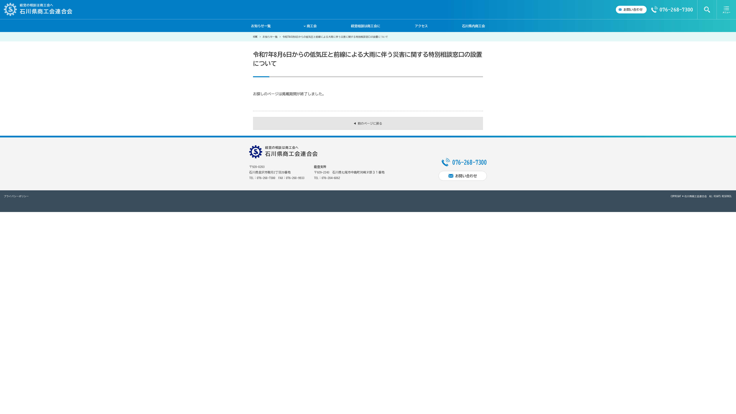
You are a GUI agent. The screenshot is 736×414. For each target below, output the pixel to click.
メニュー (726, 9)
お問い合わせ (633, 9)
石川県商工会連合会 (695, 196)
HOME (255, 37)
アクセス (421, 26)
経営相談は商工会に (365, 26)
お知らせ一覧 (261, 26)
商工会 (312, 26)
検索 (707, 9)
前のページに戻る (370, 123)
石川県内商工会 (473, 26)
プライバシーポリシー (16, 196)
